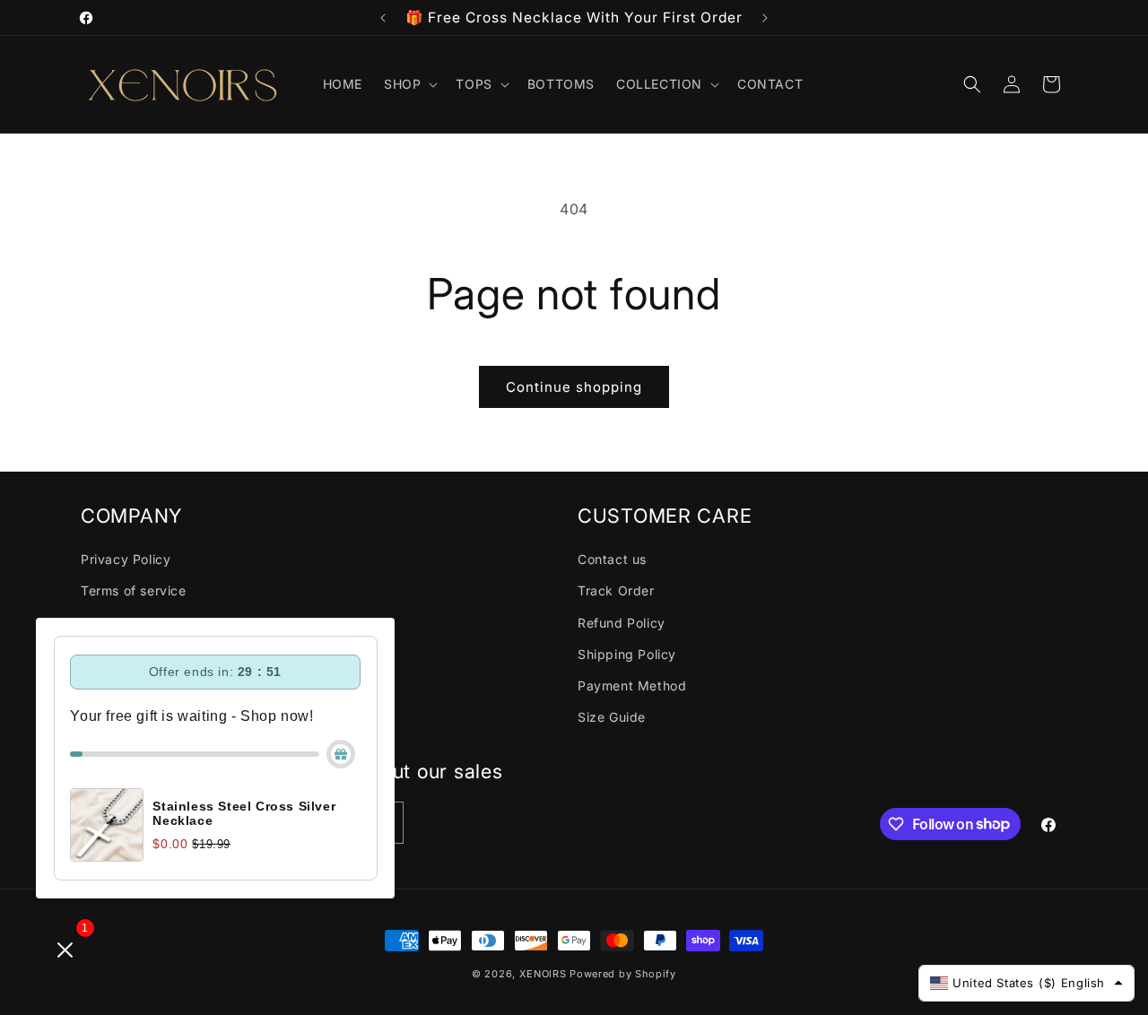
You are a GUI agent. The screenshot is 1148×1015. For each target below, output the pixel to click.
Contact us (612, 559)
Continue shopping (574, 386)
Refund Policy (621, 621)
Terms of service (134, 590)
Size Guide (612, 716)
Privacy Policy (125, 559)
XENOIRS (543, 973)
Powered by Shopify (623, 973)
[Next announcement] (765, 18)
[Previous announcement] (383, 18)
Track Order (616, 590)
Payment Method (632, 684)
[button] (409, 84)
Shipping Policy (627, 653)
